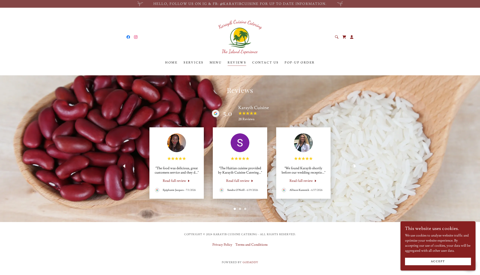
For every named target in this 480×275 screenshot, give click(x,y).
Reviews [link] (237, 62)
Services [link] (193, 62)
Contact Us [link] (265, 62)
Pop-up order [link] (300, 62)
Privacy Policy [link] (222, 245)
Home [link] (171, 62)
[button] (352, 37)
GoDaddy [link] (250, 262)
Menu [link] (216, 62)
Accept (438, 261)
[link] (128, 37)
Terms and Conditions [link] (251, 245)
